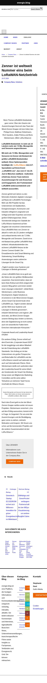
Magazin (21, 599)
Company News (12, 54)
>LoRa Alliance (19, 165)
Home (6, 37)
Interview (22, 595)
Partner (25, 43)
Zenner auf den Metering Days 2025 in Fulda (14, 547)
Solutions (19, 82)
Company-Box (14, 461)
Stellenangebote (24, 613)
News (15, 37)
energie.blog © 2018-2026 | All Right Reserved (15, 678)
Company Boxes (10, 43)
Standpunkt (22, 608)
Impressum (33, 680)
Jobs (36, 43)
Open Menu (4, 32)
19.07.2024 (5, 78)
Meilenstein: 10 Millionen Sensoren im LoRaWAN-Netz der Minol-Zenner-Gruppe (22, 549)
